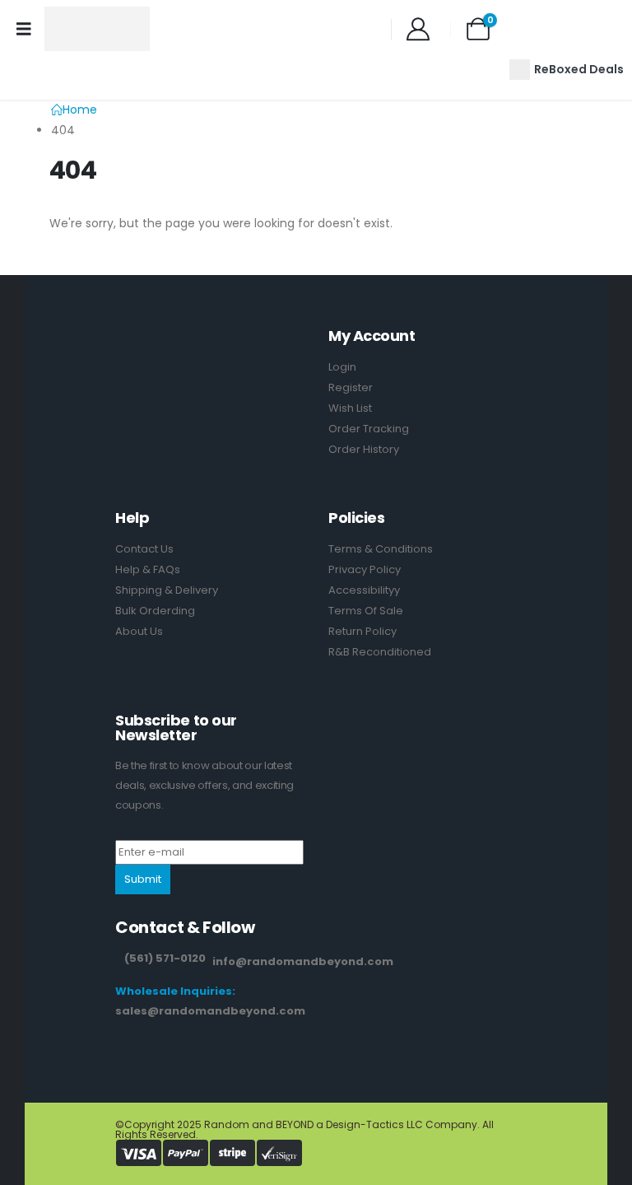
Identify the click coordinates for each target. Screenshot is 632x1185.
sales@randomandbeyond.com (210, 1011)
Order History (363, 449)
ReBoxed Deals (579, 69)
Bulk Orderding (155, 610)
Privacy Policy (364, 569)
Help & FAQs (147, 569)
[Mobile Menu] (23, 29)
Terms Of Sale (365, 610)
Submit (142, 879)
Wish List (350, 408)
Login (342, 367)
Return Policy (362, 631)
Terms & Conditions (380, 549)
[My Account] (419, 28)
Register (350, 387)
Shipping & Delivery (166, 590)
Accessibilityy (364, 590)
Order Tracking (368, 428)
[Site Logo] (97, 29)
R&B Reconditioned (379, 652)
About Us (139, 631)
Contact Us (144, 549)
